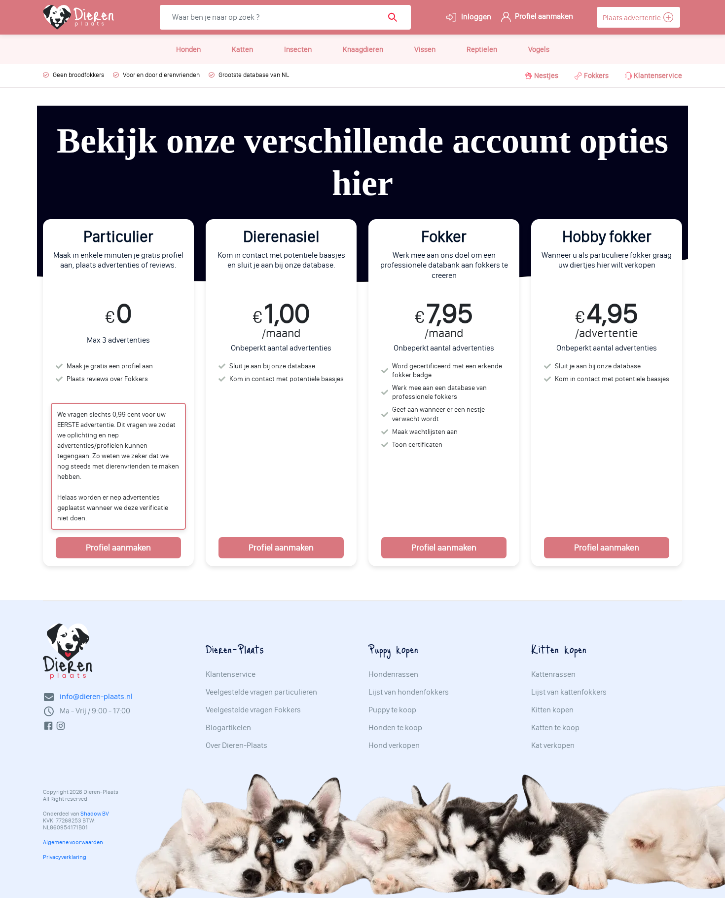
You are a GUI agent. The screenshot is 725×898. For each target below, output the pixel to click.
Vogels (538, 49)
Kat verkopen (553, 745)
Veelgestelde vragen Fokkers (253, 710)
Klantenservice (658, 75)
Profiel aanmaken (543, 16)
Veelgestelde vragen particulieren (261, 692)
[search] (396, 17)
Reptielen (482, 49)
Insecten (298, 49)
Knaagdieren (363, 49)
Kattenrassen (553, 674)
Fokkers (596, 75)
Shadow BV (94, 813)
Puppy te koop (392, 710)
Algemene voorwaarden (73, 842)
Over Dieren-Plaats (236, 745)
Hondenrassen (393, 674)
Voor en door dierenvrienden (161, 74)
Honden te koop (395, 728)
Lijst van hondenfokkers (408, 692)
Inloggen (475, 16)
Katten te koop (555, 728)
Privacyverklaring (64, 857)
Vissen (424, 49)
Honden (188, 49)
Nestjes (546, 75)
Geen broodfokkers (78, 74)
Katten (242, 49)
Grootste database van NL (253, 74)
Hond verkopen (394, 745)
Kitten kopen (552, 710)
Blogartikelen (228, 728)
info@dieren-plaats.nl (96, 696)
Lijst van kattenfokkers (569, 692)
